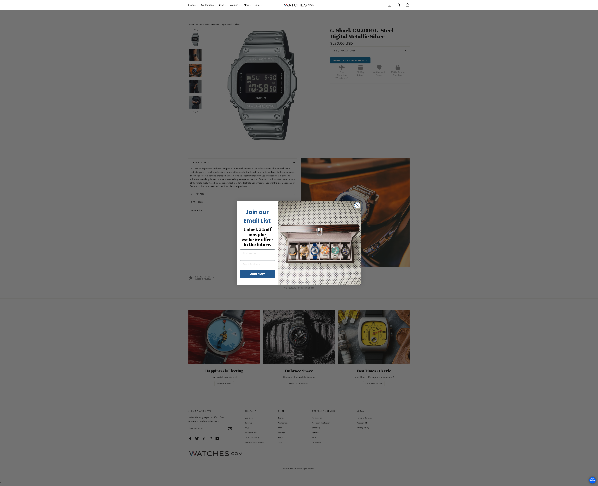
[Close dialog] (357, 205)
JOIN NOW (257, 274)
